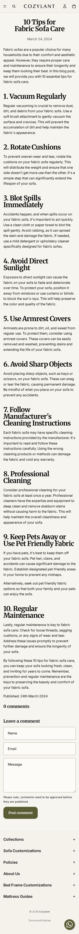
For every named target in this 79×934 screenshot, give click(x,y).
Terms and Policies (39, 920)
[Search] (14, 6)
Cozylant (44, 911)
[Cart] (74, 6)
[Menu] (5, 6)
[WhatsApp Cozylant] (69, 924)
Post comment (20, 813)
